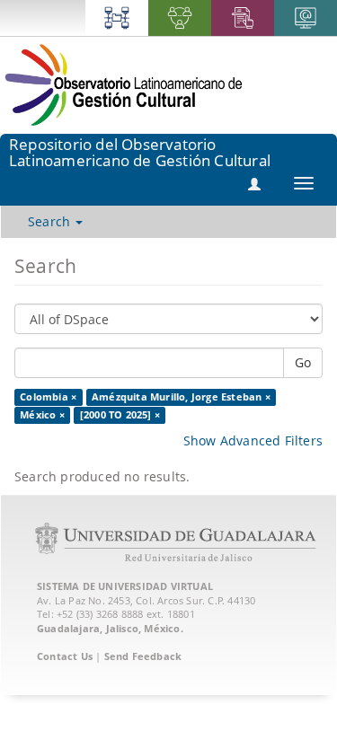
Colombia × (48, 397)
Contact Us (65, 656)
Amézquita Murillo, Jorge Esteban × (181, 397)
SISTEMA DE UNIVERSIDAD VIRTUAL (125, 586)
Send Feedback (143, 656)
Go (303, 362)
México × (42, 415)
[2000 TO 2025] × (120, 415)
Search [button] (51, 221)
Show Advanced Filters (253, 440)
